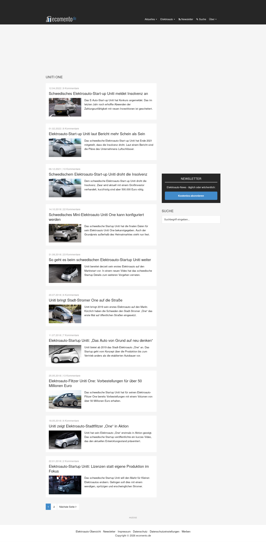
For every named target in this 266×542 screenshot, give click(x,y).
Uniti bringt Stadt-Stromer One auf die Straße (85, 300)
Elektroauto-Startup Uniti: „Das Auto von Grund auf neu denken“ (101, 340)
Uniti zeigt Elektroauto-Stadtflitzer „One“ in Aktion (89, 426)
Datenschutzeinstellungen (164, 531)
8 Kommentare (71, 128)
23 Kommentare (71, 254)
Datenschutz (140, 531)
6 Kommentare (71, 294)
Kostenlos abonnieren (191, 195)
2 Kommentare (71, 461)
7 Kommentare (71, 335)
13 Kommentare (71, 375)
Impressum (124, 531)
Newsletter (109, 531)
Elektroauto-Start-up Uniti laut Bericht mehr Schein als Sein (97, 133)
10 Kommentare (71, 169)
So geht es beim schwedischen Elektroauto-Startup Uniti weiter (100, 259)
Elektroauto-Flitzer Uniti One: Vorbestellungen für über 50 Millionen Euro (95, 383)
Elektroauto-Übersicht (88, 531)
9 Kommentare (71, 88)
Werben (186, 531)
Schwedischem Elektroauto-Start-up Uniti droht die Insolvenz (98, 174)
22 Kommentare (71, 209)
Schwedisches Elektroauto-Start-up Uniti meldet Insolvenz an (98, 93)
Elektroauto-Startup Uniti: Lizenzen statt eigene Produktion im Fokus (99, 468)
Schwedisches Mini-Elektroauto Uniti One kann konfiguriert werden (96, 217)
